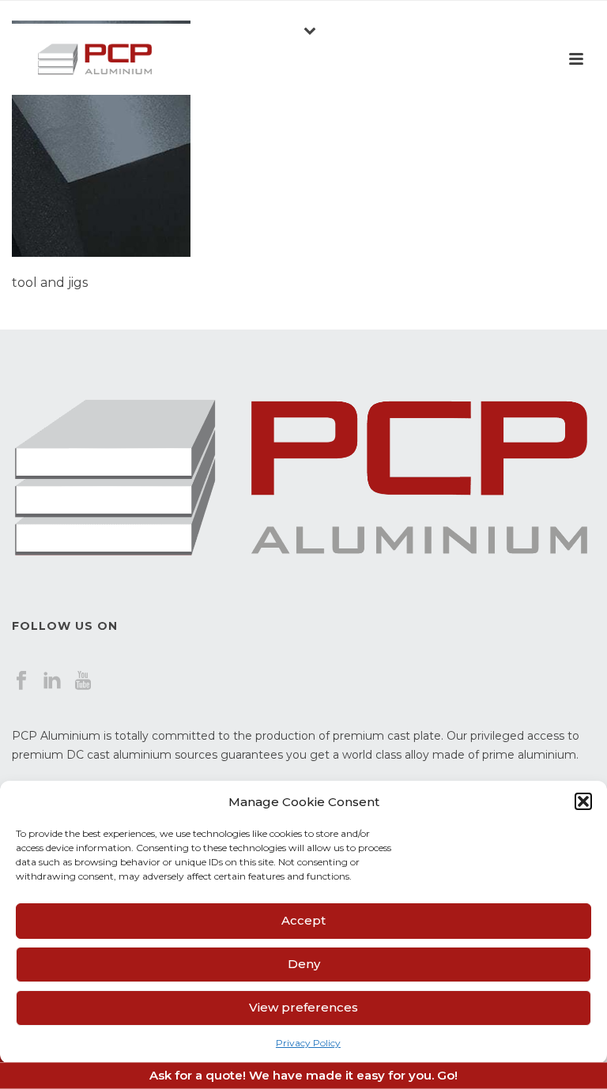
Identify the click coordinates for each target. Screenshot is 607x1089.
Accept (303, 920)
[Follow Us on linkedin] (52, 681)
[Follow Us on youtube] (83, 681)
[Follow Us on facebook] (21, 681)
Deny (304, 963)
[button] (583, 801)
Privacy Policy (308, 1043)
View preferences (303, 1007)
